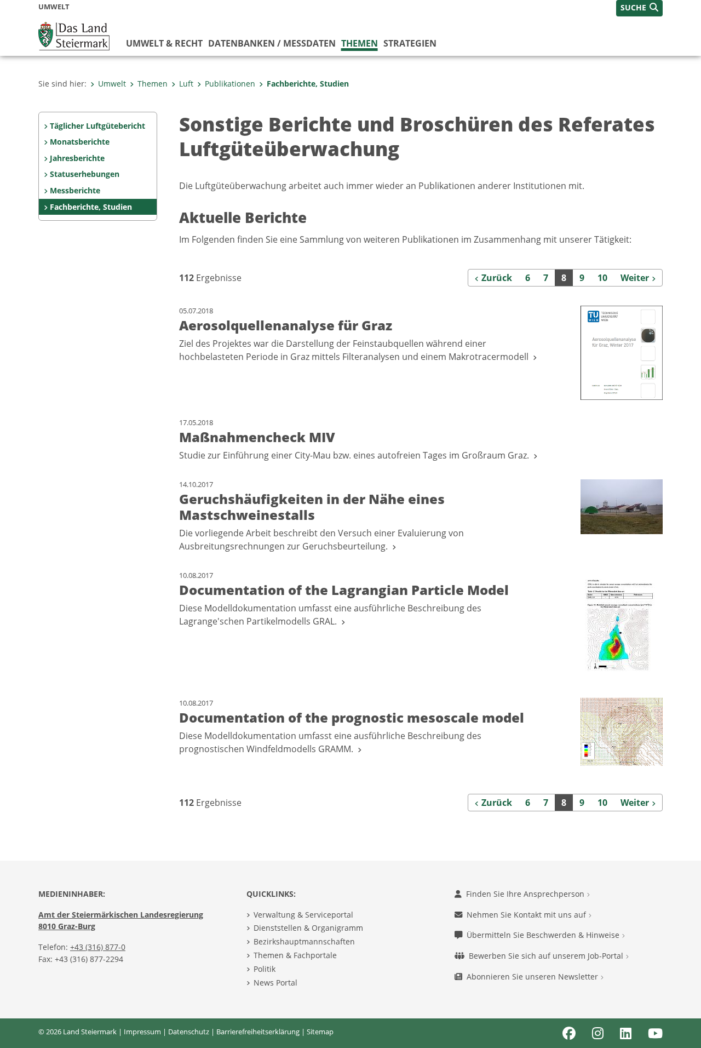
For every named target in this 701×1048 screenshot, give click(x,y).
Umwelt (112, 83)
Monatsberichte (80, 141)
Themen (359, 43)
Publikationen (230, 83)
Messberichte (75, 190)
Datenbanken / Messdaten (272, 43)
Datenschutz (188, 1031)
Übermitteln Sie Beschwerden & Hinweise (544, 935)
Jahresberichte (77, 158)
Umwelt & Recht (164, 43)
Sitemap (320, 1031)
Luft (186, 83)
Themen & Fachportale (295, 955)
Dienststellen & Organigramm (308, 928)
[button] (639, 8)
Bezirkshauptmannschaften (304, 941)
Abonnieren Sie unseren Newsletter (533, 976)
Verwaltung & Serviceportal (303, 914)
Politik (264, 969)
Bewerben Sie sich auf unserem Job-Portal (547, 955)
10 (602, 278)
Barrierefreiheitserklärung (258, 1031)
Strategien (409, 43)
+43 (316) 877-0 (97, 947)
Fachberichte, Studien (308, 83)
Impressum (142, 1031)
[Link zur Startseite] (74, 35)
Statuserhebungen (84, 174)
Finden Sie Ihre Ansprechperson (526, 894)
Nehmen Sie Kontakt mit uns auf (527, 914)
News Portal (275, 982)
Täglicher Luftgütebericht (97, 126)
